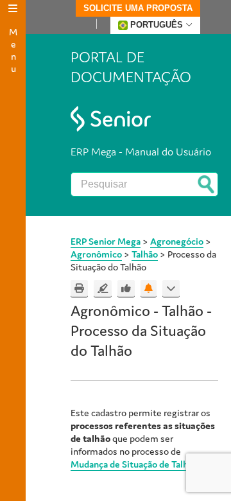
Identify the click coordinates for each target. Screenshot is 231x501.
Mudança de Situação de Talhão (134, 464)
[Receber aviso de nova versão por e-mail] (149, 288)
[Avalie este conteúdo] (126, 288)
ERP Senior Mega (106, 241)
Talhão (145, 254)
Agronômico (96, 254)
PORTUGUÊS (156, 25)
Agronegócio (176, 241)
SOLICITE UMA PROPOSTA (138, 8)
